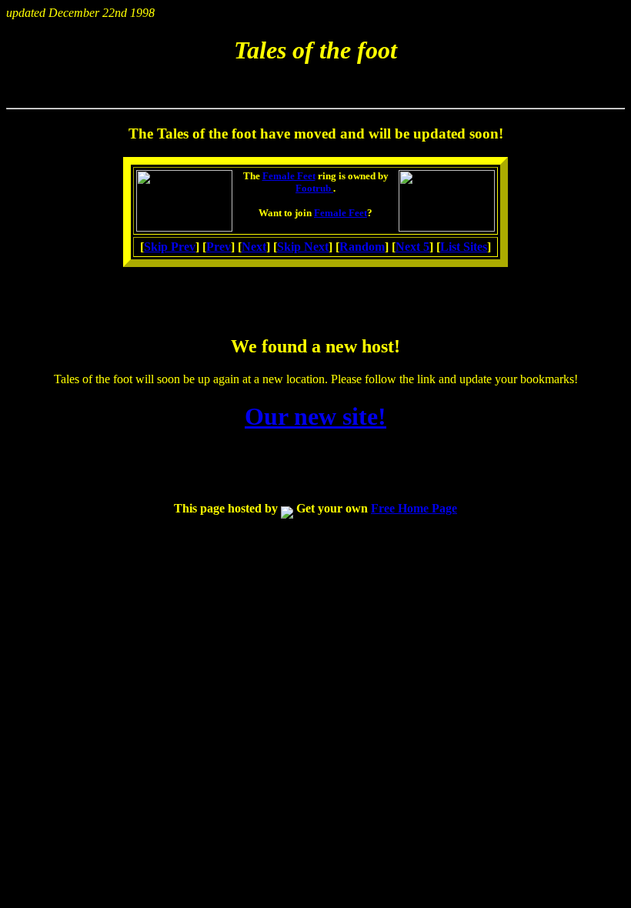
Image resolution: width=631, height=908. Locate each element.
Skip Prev (169, 246)
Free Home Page (414, 508)
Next (254, 246)
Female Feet (289, 176)
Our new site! (315, 416)
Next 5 (412, 246)
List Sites (463, 246)
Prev (218, 246)
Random (362, 246)
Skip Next (303, 246)
